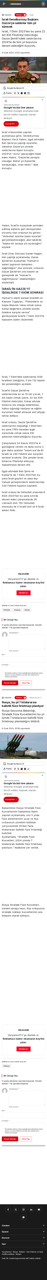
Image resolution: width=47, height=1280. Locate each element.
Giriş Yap (26, 683)
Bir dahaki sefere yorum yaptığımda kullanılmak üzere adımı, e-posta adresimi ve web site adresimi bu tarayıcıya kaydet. (24, 675)
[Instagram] (23, 1209)
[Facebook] (8, 1209)
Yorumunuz (14, 633)
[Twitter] (16, 1209)
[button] (25, 14)
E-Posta (6, 665)
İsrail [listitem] (27, 610)
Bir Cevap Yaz (11, 619)
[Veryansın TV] (16, 4)
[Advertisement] (23, 197)
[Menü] (4, 3)
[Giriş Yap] (43, 3)
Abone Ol (23, 593)
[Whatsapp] (23, 1217)
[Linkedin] (31, 1209)
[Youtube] (39, 1209)
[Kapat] (42, 99)
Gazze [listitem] (17, 610)
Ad (4, 654)
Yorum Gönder (10, 683)
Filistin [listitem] (6, 610)
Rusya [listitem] (6, 1066)
